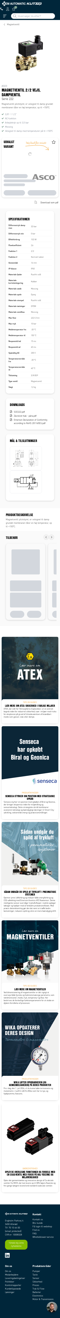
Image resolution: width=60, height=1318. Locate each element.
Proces (35, 1285)
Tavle (35, 1274)
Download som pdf (49, 202)
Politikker (9, 1281)
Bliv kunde (37, 1223)
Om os (8, 1271)
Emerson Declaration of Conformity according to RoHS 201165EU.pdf (30, 421)
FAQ (34, 1233)
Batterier (36, 1292)
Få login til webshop (42, 1226)
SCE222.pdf (19, 411)
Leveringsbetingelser (15, 1278)
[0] (13, 9)
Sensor (35, 1278)
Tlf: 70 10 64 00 (12, 1227)
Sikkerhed (37, 1281)
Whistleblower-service (43, 1237)
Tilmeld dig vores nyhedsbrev (16, 1245)
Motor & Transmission (43, 1299)
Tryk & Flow (38, 1288)
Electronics (37, 1295)
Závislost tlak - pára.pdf (25, 415)
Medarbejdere (11, 1274)
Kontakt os (37, 1219)
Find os (36, 1230)
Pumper (36, 1271)
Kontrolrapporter (13, 1285)
